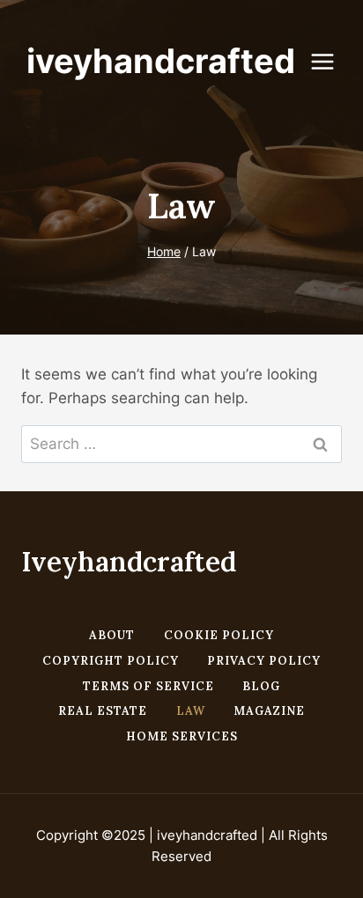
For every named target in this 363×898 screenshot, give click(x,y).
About (112, 635)
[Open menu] (331, 61)
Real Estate (102, 710)
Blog (261, 686)
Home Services (182, 736)
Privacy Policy (264, 660)
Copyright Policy (110, 660)
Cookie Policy (219, 635)
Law (190, 710)
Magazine (269, 710)
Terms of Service (148, 686)
